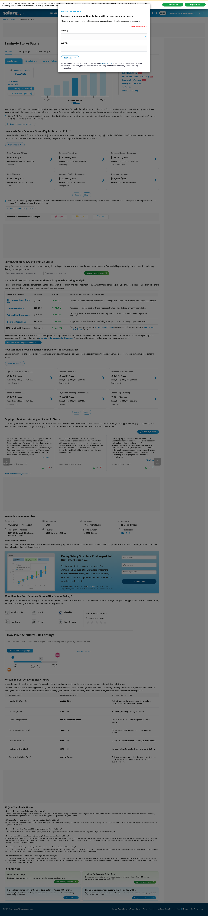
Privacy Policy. (106, 63)
